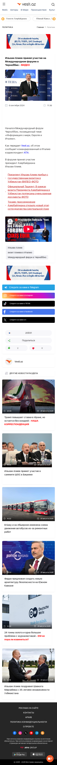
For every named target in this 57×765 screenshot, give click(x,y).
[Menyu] (4, 4)
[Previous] (3, 19)
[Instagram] (20, 733)
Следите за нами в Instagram (21, 295)
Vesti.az (25, 145)
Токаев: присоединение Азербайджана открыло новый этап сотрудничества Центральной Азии (28, 205)
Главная (40, 27)
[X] (25, 733)
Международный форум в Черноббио (27, 257)
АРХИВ (28, 717)
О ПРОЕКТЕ (28, 726)
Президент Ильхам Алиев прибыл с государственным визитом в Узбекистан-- (28, 178)
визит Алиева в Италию (20, 252)
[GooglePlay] (19, 754)
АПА (26, 152)
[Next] (54, 19)
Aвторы (14, 10)
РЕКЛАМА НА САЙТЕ (28, 708)
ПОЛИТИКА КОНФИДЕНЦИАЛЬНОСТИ (28, 722)
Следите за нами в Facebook (21, 312)
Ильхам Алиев (15, 247)
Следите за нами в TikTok (20, 304)
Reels (5, 10)
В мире (24, 10)
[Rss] (42, 733)
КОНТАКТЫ (28, 712)
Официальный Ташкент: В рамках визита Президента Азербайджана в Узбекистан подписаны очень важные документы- (29, 191)
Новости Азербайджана (16, 19)
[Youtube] (31, 733)
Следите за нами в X (18, 320)
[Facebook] (14, 733)
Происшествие (38, 10)
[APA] (28, 747)
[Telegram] (37, 733)
